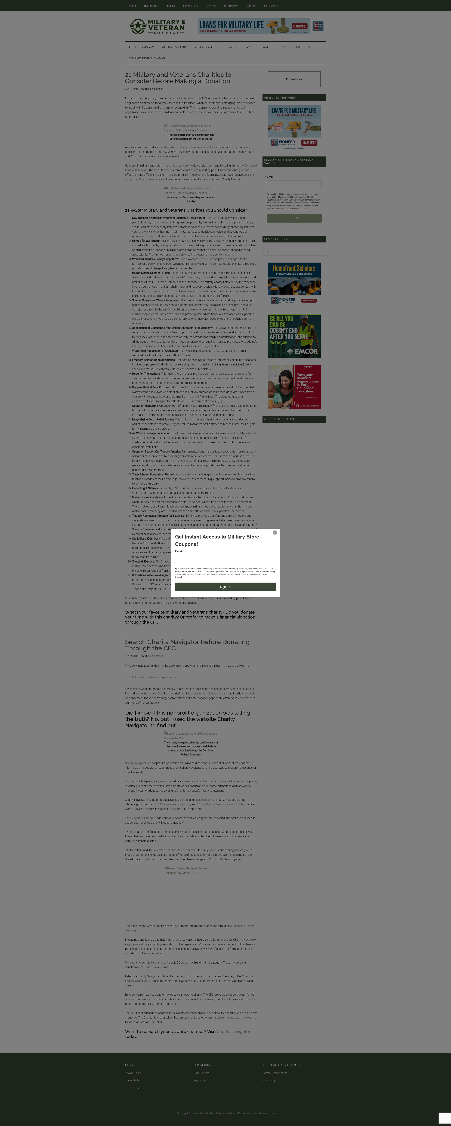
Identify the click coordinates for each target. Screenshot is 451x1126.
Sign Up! (225, 587)
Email (179, 551)
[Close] (275, 532)
